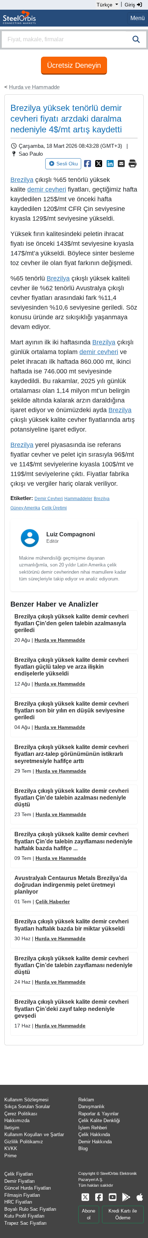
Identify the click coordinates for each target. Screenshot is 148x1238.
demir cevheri (98, 352)
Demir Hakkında (95, 1141)
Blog (83, 1148)
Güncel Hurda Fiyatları (27, 1188)
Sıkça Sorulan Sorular (27, 1106)
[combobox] (74, 39)
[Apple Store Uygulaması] (139, 1197)
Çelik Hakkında (94, 1134)
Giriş (131, 5)
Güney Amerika (25, 507)
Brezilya (58, 278)
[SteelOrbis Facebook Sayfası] (98, 1197)
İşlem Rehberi (92, 1127)
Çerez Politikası (20, 1113)
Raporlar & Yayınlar (98, 1113)
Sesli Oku (67, 163)
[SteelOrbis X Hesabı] (85, 1197)
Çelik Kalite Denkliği (99, 1120)
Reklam (86, 1099)
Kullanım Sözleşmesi (26, 1099)
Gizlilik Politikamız (23, 1141)
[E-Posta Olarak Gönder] (121, 164)
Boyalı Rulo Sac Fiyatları (30, 1209)
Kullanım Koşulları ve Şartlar (34, 1134)
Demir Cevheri (48, 498)
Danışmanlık (91, 1106)
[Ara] (136, 39)
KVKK (10, 1148)
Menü (137, 18)
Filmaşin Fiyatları (22, 1195)
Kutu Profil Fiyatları (24, 1216)
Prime (10, 1155)
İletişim (11, 1127)
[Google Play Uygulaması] (126, 1197)
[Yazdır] (133, 164)
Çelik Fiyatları (18, 1174)
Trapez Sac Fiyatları (25, 1223)
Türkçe (104, 5)
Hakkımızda (16, 1120)
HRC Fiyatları (18, 1202)
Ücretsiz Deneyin (74, 65)
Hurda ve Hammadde (34, 87)
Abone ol (88, 1214)
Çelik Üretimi (54, 507)
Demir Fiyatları (19, 1181)
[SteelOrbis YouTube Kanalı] (112, 1197)
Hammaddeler (78, 498)
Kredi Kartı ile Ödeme (122, 1214)
